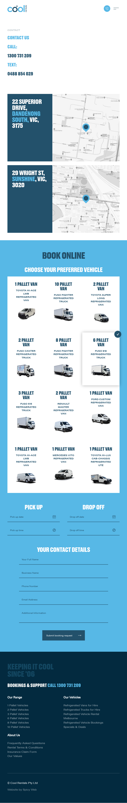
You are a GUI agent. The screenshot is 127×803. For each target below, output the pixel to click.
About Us (13, 735)
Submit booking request (59, 635)
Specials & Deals (75, 727)
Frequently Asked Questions (26, 743)
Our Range (14, 697)
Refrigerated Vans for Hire (81, 705)
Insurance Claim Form (22, 752)
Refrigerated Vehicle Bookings (83, 722)
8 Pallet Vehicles (18, 722)
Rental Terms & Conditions (25, 747)
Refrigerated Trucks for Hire (82, 709)
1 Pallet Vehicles (17, 705)
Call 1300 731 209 (64, 685)
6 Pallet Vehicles (18, 718)
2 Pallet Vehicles (18, 709)
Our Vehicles (72, 697)
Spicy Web (30, 789)
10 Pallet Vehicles (18, 727)
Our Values (14, 756)
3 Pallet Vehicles (18, 714)
